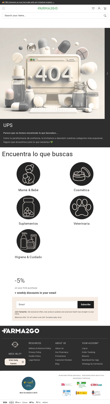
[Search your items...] (105, 15)
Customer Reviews (63, 360)
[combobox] (55, 16)
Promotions (60, 356)
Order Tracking (88, 352)
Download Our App (90, 360)
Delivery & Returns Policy (40, 348)
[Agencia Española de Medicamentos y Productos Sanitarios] (66, 384)
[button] (87, 8)
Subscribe (86, 304)
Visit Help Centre (13, 361)
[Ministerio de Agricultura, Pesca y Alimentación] (81, 393)
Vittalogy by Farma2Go (92, 364)
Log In (85, 348)
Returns (85, 356)
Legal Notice (34, 360)
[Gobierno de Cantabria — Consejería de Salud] (96, 393)
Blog (57, 364)
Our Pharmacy (61, 352)
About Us (59, 348)
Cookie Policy (35, 356)
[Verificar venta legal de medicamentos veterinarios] (66, 393)
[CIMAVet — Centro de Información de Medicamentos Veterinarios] (96, 384)
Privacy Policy (35, 352)
